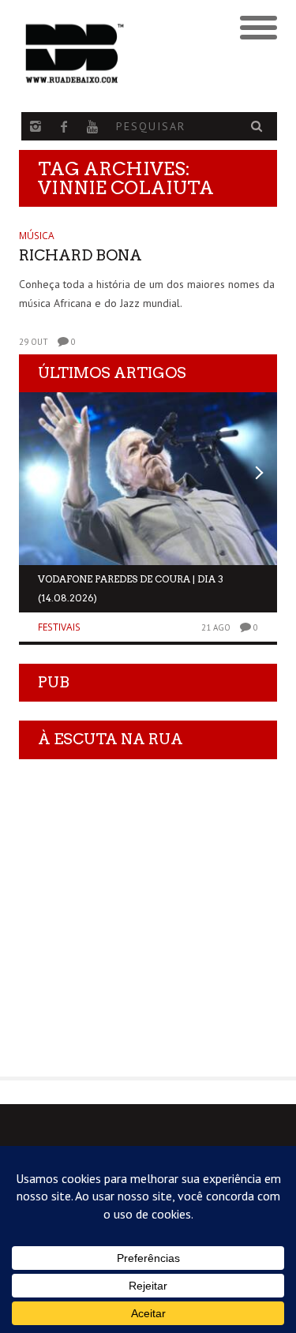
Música (36, 235)
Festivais (59, 627)
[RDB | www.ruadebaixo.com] (115, 53)
